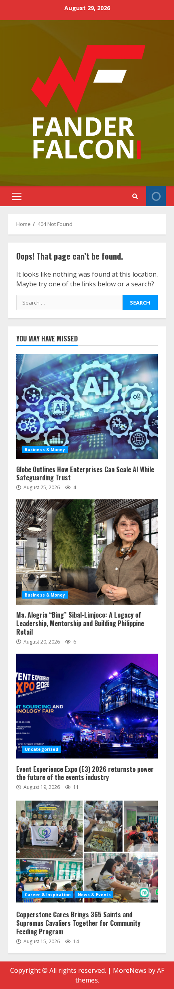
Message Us (156, 196)
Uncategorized (41, 749)
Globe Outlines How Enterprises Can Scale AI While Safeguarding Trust (87, 406)
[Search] (135, 196)
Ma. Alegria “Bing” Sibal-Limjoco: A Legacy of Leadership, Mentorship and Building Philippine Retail (87, 552)
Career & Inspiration (48, 894)
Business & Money (45, 449)
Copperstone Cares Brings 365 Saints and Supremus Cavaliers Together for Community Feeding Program (87, 851)
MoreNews (129, 970)
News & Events (94, 894)
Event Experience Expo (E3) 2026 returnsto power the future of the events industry (87, 706)
